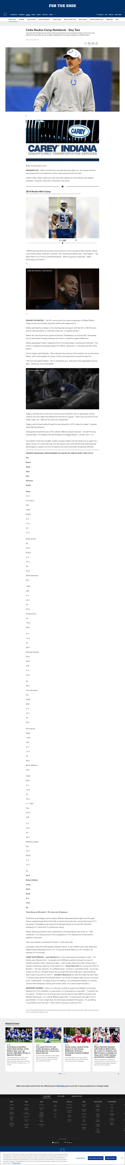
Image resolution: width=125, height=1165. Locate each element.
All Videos (26, 1104)
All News (12, 1104)
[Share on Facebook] (85, 44)
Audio (41, 1101)
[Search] (96, 14)
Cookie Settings (80, 1158)
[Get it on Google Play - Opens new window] (68, 1143)
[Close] (122, 1158)
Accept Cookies (110, 1158)
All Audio (41, 1104)
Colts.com (64, 1086)
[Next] (76, 240)
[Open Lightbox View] (62, 221)
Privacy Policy (17, 1163)
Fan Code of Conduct (84, 1115)
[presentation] (119, 1074)
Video (26, 1101)
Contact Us (69, 1104)
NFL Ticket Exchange (97, 1130)
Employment (69, 1107)
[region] (62, 1158)
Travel (55, 1113)
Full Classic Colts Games (26, 1126)
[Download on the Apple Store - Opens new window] (56, 1142)
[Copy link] (96, 43)
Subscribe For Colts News (11, 1124)
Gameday (84, 1124)
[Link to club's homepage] (5, 14)
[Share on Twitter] (89, 44)
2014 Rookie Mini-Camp (38, 191)
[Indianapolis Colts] (62, 1151)
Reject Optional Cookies (95, 1158)
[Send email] (92, 44)
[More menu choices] (54, 14)
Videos (112, 1107)
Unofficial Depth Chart (11, 1118)
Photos (55, 1101)
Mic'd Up (26, 1116)
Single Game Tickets (98, 1115)
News (11, 1101)
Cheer (55, 1116)
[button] (62, 289)
